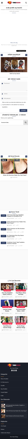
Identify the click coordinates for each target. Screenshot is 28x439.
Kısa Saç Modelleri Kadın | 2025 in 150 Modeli (7, 294)
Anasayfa (3, 9)
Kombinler (10, 232)
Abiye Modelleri (20, 306)
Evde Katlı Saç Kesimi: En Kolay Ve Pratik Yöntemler (16, 9)
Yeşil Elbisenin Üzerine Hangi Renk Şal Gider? (7, 327)
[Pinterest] (16, 370)
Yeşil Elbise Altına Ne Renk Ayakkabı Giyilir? (21, 294)
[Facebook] (12, 370)
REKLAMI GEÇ (14, 42)
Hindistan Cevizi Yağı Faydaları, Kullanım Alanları (16, 243)
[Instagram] (14, 370)
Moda (15, 232)
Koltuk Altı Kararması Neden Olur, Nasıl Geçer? (15, 175)
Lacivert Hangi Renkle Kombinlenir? (7, 311)
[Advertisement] (14, 28)
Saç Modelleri (11, 218)
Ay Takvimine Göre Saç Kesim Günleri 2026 (15, 236)
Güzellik (10, 225)
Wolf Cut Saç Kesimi (15, 73)
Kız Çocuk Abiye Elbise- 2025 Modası (21, 311)
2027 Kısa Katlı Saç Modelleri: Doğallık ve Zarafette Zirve (15, 215)
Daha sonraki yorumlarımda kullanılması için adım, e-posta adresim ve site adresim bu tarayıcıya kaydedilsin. (14, 105)
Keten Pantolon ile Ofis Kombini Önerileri (16, 229)
